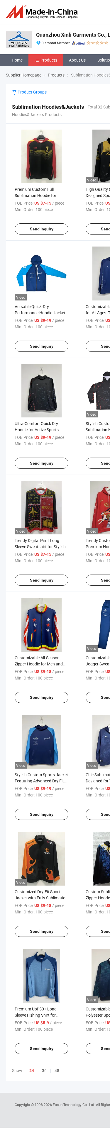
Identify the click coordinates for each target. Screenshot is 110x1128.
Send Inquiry (41, 229)
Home (17, 60)
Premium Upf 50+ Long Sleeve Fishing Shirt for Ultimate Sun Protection (36, 1015)
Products (48, 60)
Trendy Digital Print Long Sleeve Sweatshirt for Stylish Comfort (40, 546)
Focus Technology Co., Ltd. (74, 1104)
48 (57, 1070)
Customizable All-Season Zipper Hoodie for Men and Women (39, 664)
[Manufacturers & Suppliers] (43, 11)
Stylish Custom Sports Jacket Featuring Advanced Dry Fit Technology (41, 781)
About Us (77, 60)
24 (31, 1070)
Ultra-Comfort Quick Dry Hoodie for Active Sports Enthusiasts (37, 430)
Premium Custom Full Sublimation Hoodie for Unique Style (35, 195)
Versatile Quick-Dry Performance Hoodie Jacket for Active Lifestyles (40, 313)
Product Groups (32, 92)
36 (44, 1070)
